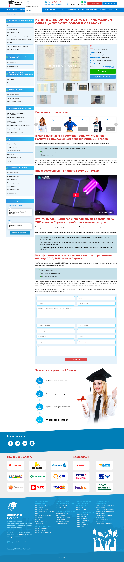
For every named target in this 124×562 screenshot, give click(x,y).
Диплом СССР (11, 42)
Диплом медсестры (13, 176)
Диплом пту (10, 79)
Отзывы (102, 9)
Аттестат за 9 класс (13, 94)
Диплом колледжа (12, 66)
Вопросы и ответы (76, 9)
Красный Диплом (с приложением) (17, 46)
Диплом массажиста (13, 172)
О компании (12, 9)
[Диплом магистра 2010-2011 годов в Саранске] (96, 87)
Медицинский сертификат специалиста (19, 129)
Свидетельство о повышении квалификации (16, 122)
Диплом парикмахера (13, 182)
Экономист (111, 120)
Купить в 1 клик (103, 77)
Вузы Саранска (94, 3)
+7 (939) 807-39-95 (77, 4)
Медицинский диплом (13, 144)
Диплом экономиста (13, 189)
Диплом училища (12, 83)
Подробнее (56, 129)
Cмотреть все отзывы (19, 232)
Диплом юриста (11, 193)
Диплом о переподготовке (15, 132)
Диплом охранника (12, 179)
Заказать (102, 71)
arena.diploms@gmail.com (55, 4)
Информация (91, 9)
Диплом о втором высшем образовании (19, 39)
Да (27, 10)
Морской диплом (12, 147)
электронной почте (14, 537)
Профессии (24, 9)
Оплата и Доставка (46, 9)
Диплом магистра (12, 29)
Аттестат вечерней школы (15, 101)
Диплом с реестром (13, 49)
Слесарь (85, 120)
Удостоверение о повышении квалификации (16, 114)
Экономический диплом (14, 157)
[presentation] (36, 124)
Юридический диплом (13, 161)
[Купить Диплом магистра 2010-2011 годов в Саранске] (62, 63)
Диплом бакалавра (12, 25)
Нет (30, 10)
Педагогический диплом (14, 150)
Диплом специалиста (13, 32)
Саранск (28, 1)
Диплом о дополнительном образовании (19, 125)
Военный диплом (12, 154)
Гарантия (62, 9)
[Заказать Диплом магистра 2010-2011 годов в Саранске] (53, 88)
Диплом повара (11, 186)
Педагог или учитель (56, 121)
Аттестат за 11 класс (13, 98)
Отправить (76, 359)
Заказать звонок (109, 3)
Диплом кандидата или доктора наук (18, 36)
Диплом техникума (12, 62)
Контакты (112, 9)
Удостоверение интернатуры (16, 117)
